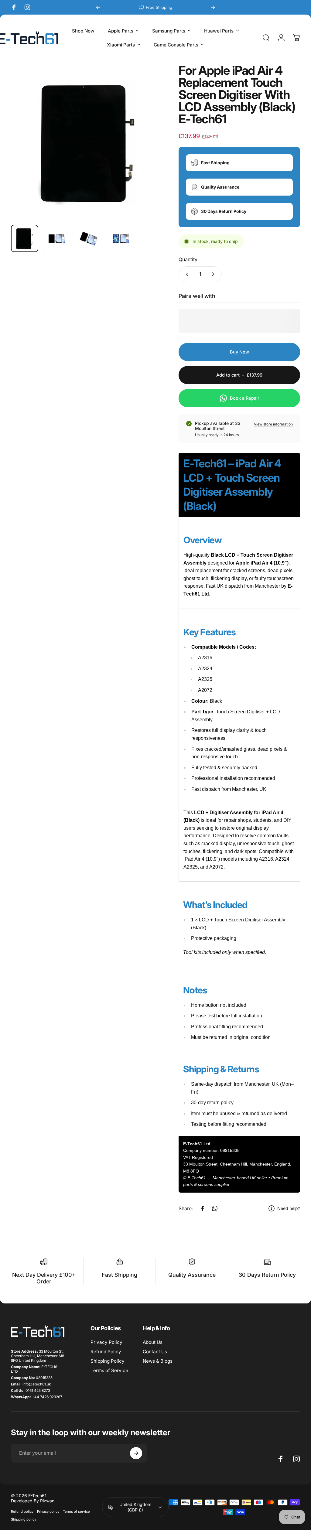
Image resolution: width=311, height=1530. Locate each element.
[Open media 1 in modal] (88, 142)
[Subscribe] (136, 1453)
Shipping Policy (108, 1361)
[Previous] (98, 7)
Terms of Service (109, 1370)
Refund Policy (106, 1351)
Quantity (188, 259)
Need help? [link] (288, 1208)
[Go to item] (24, 238)
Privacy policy (48, 1511)
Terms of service (76, 1511)
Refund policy (22, 1511)
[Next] (213, 7)
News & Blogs (158, 1361)
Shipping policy (23, 1519)
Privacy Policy (106, 1342)
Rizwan (47, 1500)
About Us (152, 1342)
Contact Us (155, 1351)
